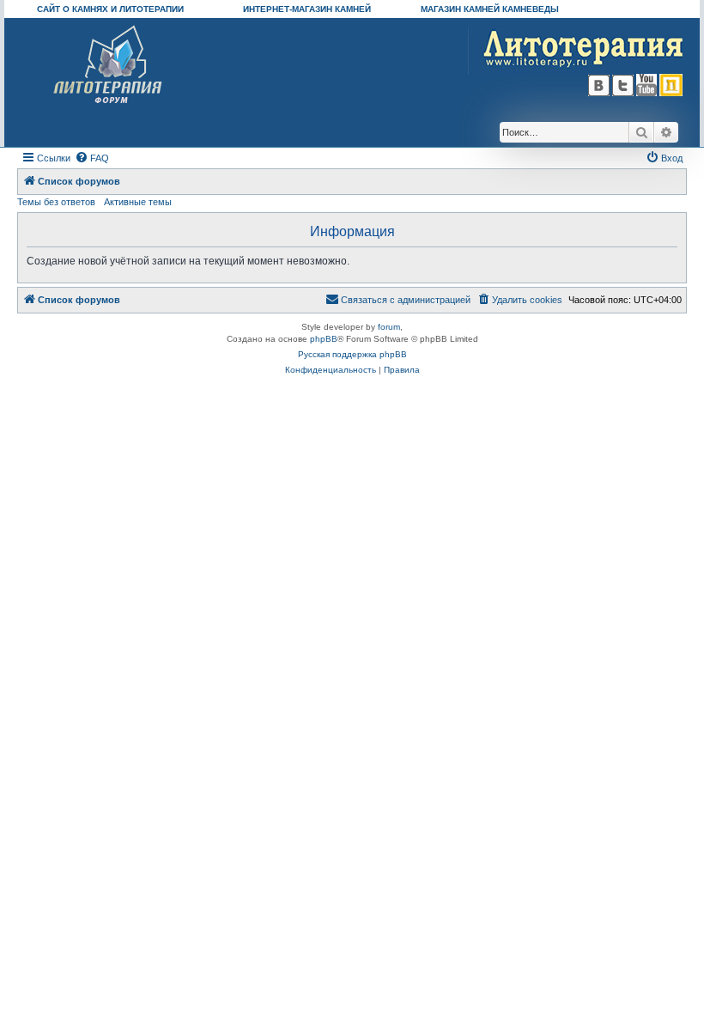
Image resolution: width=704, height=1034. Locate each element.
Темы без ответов (56, 202)
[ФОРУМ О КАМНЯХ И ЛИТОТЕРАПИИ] (108, 64)
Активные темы (138, 202)
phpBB (323, 339)
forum (389, 326)
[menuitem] (92, 158)
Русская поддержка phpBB (352, 354)
